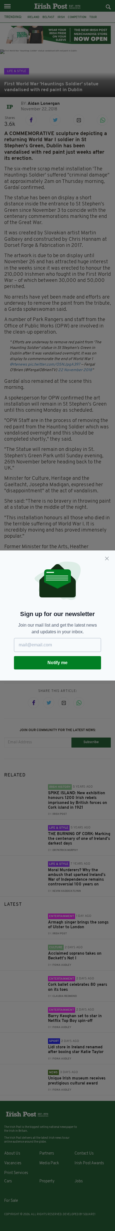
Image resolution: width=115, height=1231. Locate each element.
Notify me (57, 662)
